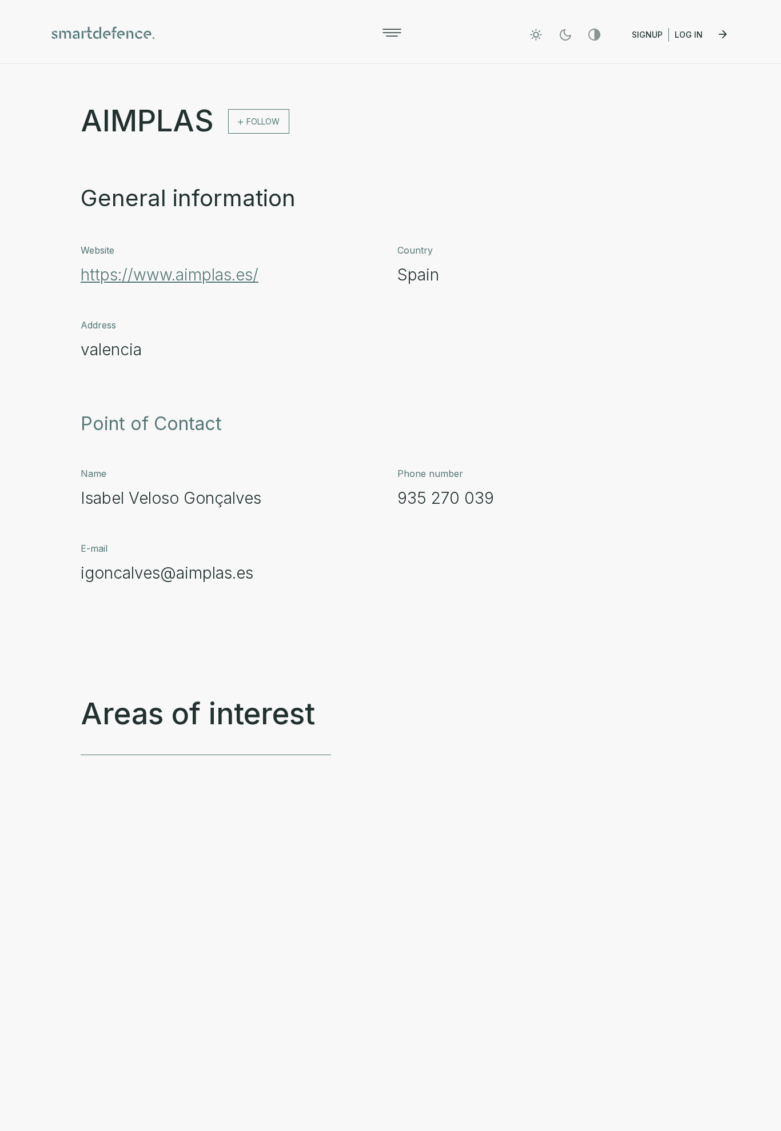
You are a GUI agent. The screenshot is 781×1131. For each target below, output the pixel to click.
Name (93, 473)
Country (415, 250)
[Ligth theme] (536, 34)
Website (97, 250)
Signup (647, 34)
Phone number (430, 473)
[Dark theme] (565, 34)
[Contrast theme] (594, 34)
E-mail (94, 548)
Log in (690, 34)
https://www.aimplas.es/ (169, 274)
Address (98, 325)
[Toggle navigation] (392, 33)
